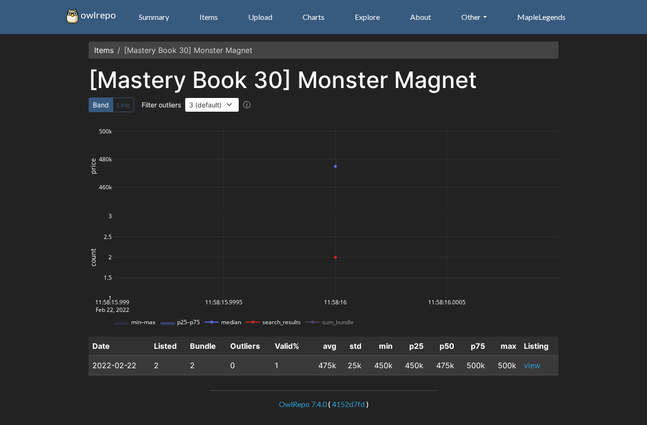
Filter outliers (161, 105)
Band (101, 105)
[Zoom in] (502, 122)
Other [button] (471, 16)
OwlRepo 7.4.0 (303, 403)
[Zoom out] (514, 122)
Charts (313, 16)
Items (208, 16)
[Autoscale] (525, 122)
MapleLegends (541, 16)
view (532, 365)
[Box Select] (476, 122)
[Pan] (464, 122)
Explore (367, 16)
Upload (260, 16)
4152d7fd (348, 403)
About (420, 16)
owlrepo (97, 14)
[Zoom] (453, 122)
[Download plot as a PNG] (438, 122)
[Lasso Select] (487, 122)
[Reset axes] (536, 122)
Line (123, 105)
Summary (154, 16)
